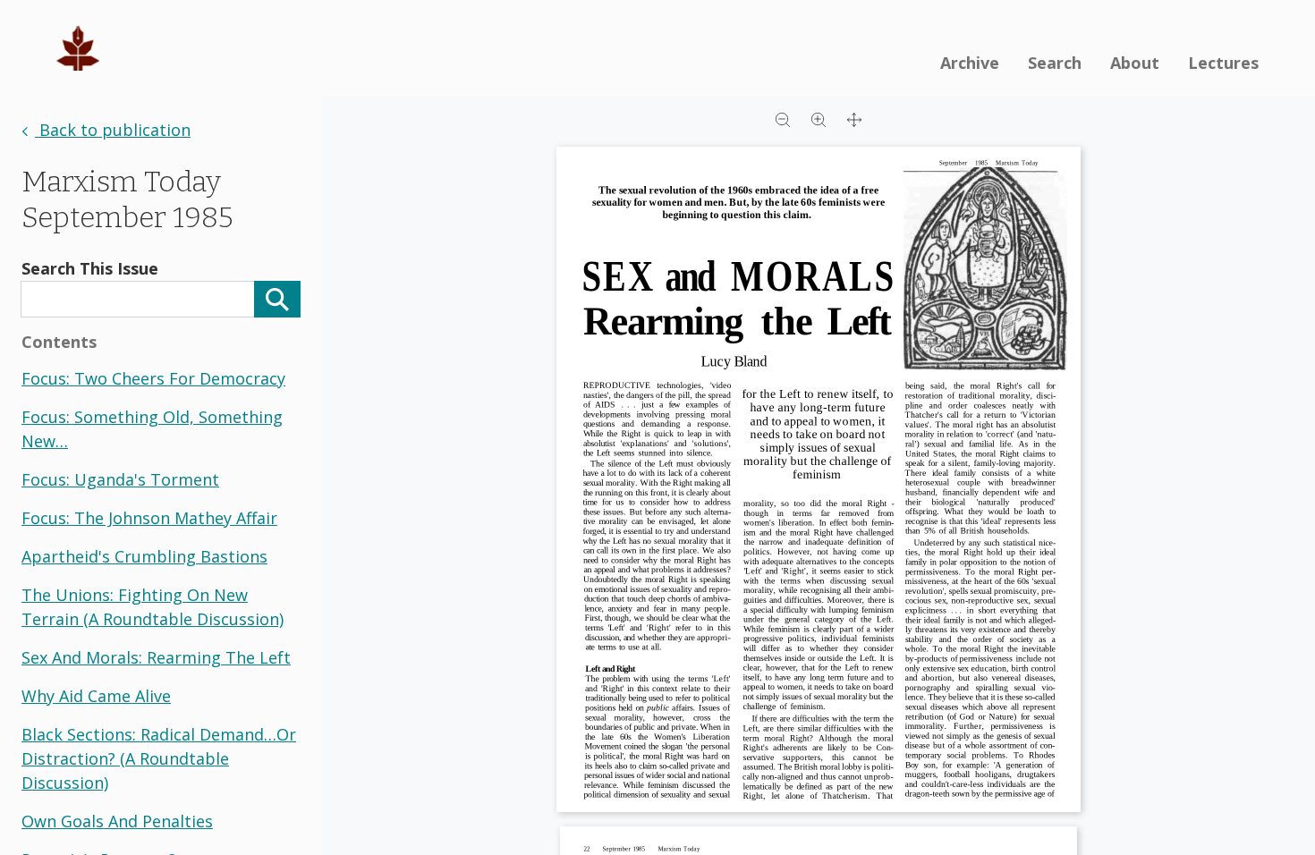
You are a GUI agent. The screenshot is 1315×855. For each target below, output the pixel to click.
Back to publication (113, 129)
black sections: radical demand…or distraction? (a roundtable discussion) (158, 758)
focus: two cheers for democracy (153, 378)
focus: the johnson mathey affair (149, 518)
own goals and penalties (117, 821)
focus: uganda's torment (120, 479)
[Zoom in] (818, 118)
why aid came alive (96, 696)
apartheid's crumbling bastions (144, 556)
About (1134, 62)
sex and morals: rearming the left (156, 657)
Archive (969, 62)
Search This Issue (89, 268)
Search (1055, 62)
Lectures (1223, 62)
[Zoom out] (782, 118)
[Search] (277, 299)
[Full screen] (854, 118)
